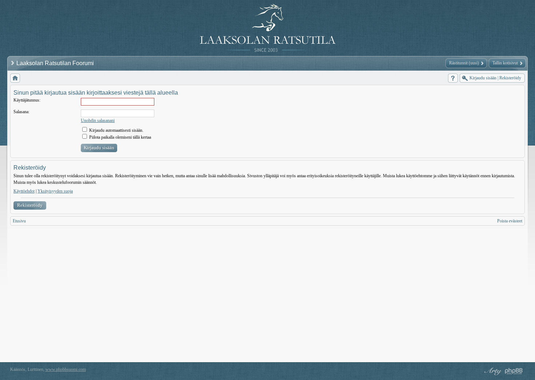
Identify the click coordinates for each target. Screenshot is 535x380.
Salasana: (21, 111)
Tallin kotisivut (505, 63)
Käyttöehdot (24, 191)
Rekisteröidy (30, 205)
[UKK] (453, 78)
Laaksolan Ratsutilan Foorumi (55, 63)
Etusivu (19, 220)
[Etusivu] (15, 78)
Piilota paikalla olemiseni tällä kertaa (119, 137)
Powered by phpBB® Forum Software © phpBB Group (514, 371)
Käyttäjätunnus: (26, 100)
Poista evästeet (509, 220)
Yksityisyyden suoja (55, 191)
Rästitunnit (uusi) (464, 63)
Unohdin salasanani (98, 120)
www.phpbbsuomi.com (65, 369)
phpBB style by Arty (492, 371)
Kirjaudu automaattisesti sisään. (115, 130)
